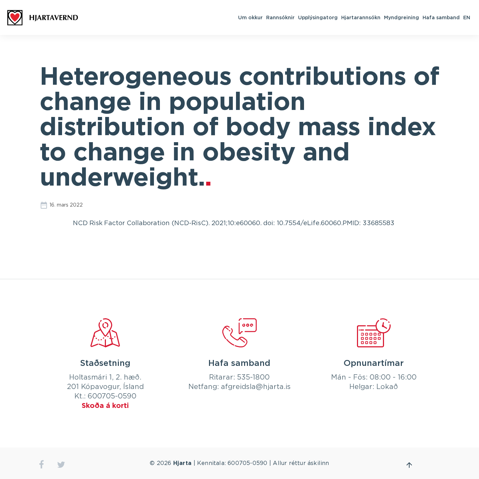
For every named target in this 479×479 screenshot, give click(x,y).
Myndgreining (401, 17)
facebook (41, 465)
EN (466, 17)
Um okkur (250, 17)
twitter (61, 465)
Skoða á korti (105, 405)
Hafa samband (441, 17)
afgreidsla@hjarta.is (256, 386)
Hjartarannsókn (360, 17)
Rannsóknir (280, 17)
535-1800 (253, 377)
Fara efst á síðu (409, 465)
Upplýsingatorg (318, 17)
